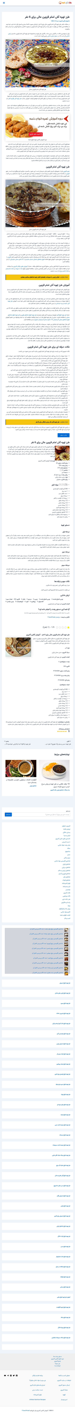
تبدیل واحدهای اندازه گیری (37, 1385)
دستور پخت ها (57, 1356)
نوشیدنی (68, 890)
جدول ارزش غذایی (52, 36)
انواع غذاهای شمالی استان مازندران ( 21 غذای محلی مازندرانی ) (26, 259)
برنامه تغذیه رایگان (37, 1375)
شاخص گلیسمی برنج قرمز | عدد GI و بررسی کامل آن (48, 958)
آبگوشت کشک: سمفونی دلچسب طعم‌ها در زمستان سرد (21, 781)
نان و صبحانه (66, 886)
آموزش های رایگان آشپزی (20, 266)
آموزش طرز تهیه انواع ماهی (63, 1297)
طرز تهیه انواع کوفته (65, 1277)
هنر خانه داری (66, 899)
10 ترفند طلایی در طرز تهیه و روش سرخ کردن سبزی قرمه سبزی (56, 785)
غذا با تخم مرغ (64, 271)
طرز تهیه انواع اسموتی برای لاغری (62, 1216)
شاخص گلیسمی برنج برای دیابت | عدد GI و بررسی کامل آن (46, 929)
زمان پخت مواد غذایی (64, 845)
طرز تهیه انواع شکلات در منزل (63, 1267)
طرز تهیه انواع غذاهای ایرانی (63, 1226)
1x (66, 485)
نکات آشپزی (53, 790)
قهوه (64, 1395)
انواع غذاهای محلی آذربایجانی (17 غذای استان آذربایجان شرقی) (52, 320)
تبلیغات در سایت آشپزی (64, 1380)
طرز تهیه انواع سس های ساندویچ (62, 1186)
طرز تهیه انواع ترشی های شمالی (62, 993)
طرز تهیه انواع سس (65, 1247)
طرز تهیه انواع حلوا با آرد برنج (63, 1165)
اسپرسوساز (64, 1400)
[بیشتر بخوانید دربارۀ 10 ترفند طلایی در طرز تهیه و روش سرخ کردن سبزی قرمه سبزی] (54, 771)
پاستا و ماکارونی (65, 902)
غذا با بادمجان (10, 269)
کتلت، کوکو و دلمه (65, 915)
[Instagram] (11, 1375)
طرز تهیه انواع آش (62, 315)
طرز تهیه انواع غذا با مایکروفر (63, 1257)
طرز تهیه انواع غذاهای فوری (29, 315)
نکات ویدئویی (66, 896)
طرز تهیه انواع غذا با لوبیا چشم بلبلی (61, 1024)
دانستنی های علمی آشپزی (63, 839)
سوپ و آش (67, 858)
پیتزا (69, 906)
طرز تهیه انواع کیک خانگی (64, 1236)
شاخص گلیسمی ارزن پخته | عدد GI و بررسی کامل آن (48, 968)
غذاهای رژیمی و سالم (64, 870)
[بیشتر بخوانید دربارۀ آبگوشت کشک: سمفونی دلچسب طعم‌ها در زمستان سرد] (20, 768)
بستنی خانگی (66, 832)
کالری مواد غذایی (65, 912)
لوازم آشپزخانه (66, 883)
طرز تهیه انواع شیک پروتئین (63, 1064)
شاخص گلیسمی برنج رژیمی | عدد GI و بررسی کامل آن (48, 939)
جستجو (68, 811)
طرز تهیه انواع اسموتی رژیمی (63, 1044)
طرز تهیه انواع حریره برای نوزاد (63, 1084)
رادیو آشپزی (57, 1361)
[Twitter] (14, 1375)
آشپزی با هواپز (66, 826)
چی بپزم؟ (57, 1363)
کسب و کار (67, 918)
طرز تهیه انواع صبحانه (64, 1135)
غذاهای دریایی (66, 867)
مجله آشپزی (64, 1390)
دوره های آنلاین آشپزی (57, 1359)
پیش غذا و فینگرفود (64, 909)
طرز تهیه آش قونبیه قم (15, 99)
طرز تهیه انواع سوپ (65, 1003)
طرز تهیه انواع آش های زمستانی (62, 1176)
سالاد (68, 848)
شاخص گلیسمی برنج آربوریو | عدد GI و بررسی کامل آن (48, 943)
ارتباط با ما (57, 1366)
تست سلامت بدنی (37, 1390)
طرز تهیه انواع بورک (65, 1094)
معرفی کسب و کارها (64, 1375)
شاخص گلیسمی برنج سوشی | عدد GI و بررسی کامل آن (47, 953)
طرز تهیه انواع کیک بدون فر (63, 1054)
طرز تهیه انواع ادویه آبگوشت (63, 1307)
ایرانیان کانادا (66, 829)
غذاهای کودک (66, 880)
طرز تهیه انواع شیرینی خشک (63, 1013)
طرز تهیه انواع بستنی (65, 1287)
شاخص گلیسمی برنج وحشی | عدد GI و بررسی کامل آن (47, 963)
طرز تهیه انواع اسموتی (65, 983)
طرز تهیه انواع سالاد (65, 1317)
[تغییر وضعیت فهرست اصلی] (4, 3)
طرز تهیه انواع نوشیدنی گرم (63, 1034)
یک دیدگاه (67, 790)
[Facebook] (17, 1375)
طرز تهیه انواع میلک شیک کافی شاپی (61, 1155)
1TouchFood (25, 1410)
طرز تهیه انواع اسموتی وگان (63, 1196)
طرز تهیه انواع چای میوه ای (63, 1105)
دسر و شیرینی (66, 842)
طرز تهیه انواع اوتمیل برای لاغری (62, 1074)
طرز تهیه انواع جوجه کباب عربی (62, 1125)
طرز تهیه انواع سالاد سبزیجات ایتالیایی (61, 1338)
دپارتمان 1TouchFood (53, 617)
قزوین (68, 174)
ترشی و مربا (67, 835)
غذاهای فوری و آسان (64, 874)
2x (63, 485)
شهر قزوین (66, 171)
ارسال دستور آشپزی (64, 1385)
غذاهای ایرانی (60, 790)
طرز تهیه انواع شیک (65, 1115)
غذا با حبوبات (19, 269)
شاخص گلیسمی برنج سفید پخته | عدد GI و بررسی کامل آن (46, 934)
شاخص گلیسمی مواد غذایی (62, 861)
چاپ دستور (63, 435)
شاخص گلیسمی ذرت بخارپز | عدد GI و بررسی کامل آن (47, 973)
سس (68, 855)
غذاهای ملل (66, 877)
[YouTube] (5, 1375)
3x (60, 485)
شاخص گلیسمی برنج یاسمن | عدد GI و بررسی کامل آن (47, 948)
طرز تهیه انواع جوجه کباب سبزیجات (61, 1145)
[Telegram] (8, 1375)
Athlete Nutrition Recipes (37, 1400)
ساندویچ (67, 851)
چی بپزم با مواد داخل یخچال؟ (37, 1380)
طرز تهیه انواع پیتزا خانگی (64, 1328)
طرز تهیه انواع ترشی (65, 1206)
